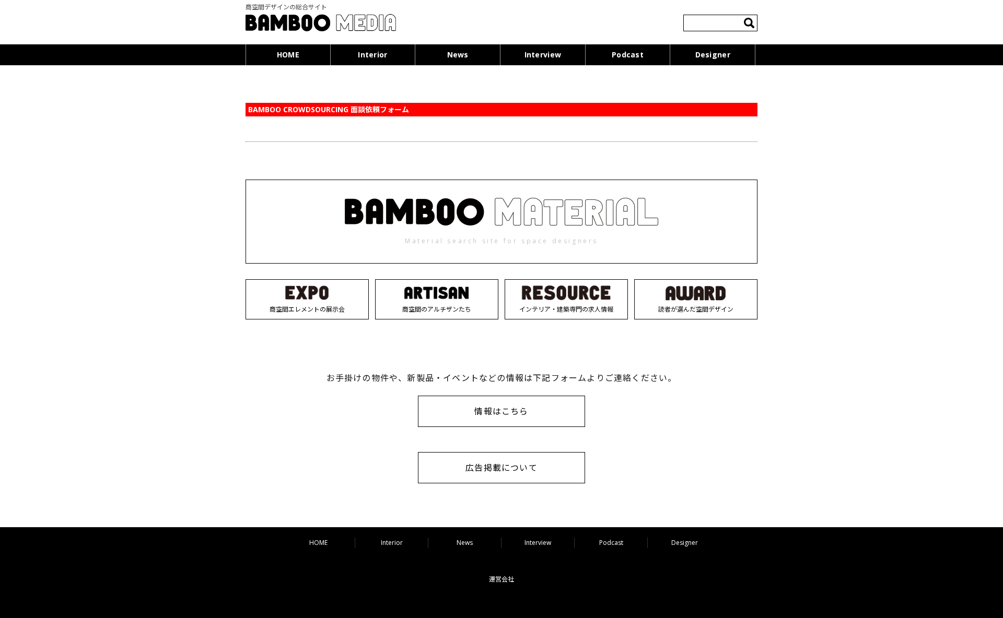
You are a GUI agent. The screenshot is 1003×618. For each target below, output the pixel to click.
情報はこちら (501, 411)
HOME (288, 55)
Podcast (628, 55)
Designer (712, 55)
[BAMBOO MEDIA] (321, 24)
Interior (372, 55)
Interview (543, 55)
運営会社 (501, 579)
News (458, 55)
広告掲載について (501, 467)
